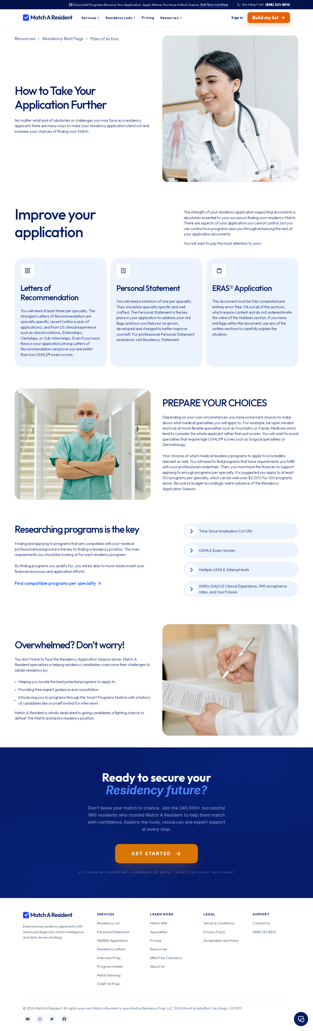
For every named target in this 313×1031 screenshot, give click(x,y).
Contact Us (261, 923)
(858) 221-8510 (264, 932)
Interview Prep (109, 957)
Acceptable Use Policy (221, 940)
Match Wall (158, 923)
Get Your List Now (214, 5)
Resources (25, 38)
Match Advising (109, 975)
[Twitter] (52, 1019)
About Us (157, 966)
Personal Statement (113, 932)
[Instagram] (40, 1019)
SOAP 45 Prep (108, 983)
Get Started (151, 853)
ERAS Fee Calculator (166, 957)
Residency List (108, 923)
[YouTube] (27, 1019)
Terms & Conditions (218, 923)
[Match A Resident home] (48, 17)
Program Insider (110, 966)
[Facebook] (64, 1019)
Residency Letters (111, 949)
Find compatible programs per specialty (56, 583)
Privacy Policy (214, 932)
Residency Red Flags (63, 38)
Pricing (155, 940)
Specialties (159, 932)
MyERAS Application (112, 940)
